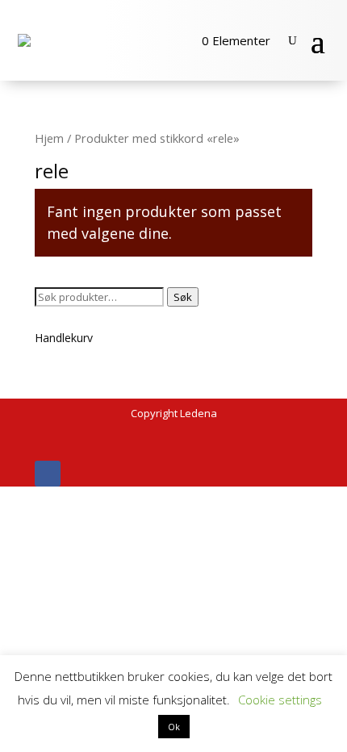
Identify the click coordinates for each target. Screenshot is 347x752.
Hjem (49, 138)
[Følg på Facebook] (48, 474)
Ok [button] (174, 727)
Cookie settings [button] (280, 699)
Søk (183, 297)
